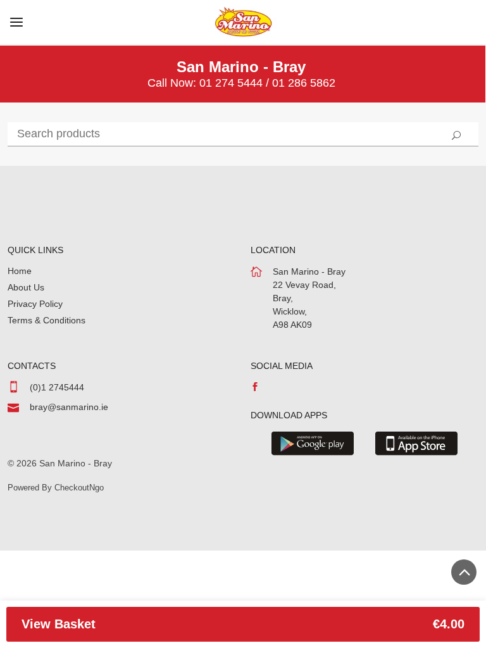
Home (20, 271)
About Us (26, 287)
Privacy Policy (35, 304)
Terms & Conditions (46, 320)
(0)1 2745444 (57, 387)
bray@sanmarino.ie (69, 407)
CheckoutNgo (79, 487)
